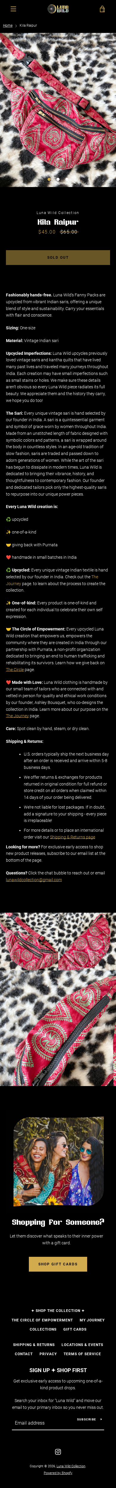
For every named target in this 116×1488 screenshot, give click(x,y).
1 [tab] (49, 180)
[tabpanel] (58, 110)
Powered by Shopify (58, 1473)
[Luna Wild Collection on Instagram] (58, 1451)
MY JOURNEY (92, 1320)
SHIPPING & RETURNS (34, 1345)
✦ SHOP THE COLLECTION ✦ (58, 1311)
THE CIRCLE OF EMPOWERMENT (42, 1320)
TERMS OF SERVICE (82, 1354)
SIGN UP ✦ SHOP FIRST (58, 1370)
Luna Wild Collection (71, 1466)
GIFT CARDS (75, 1329)
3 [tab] (67, 180)
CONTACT (24, 1354)
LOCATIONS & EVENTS (82, 1345)
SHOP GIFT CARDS (58, 1264)
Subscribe (86, 1419)
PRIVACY (48, 1354)
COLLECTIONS (43, 1329)
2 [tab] (58, 180)
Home (7, 25)
